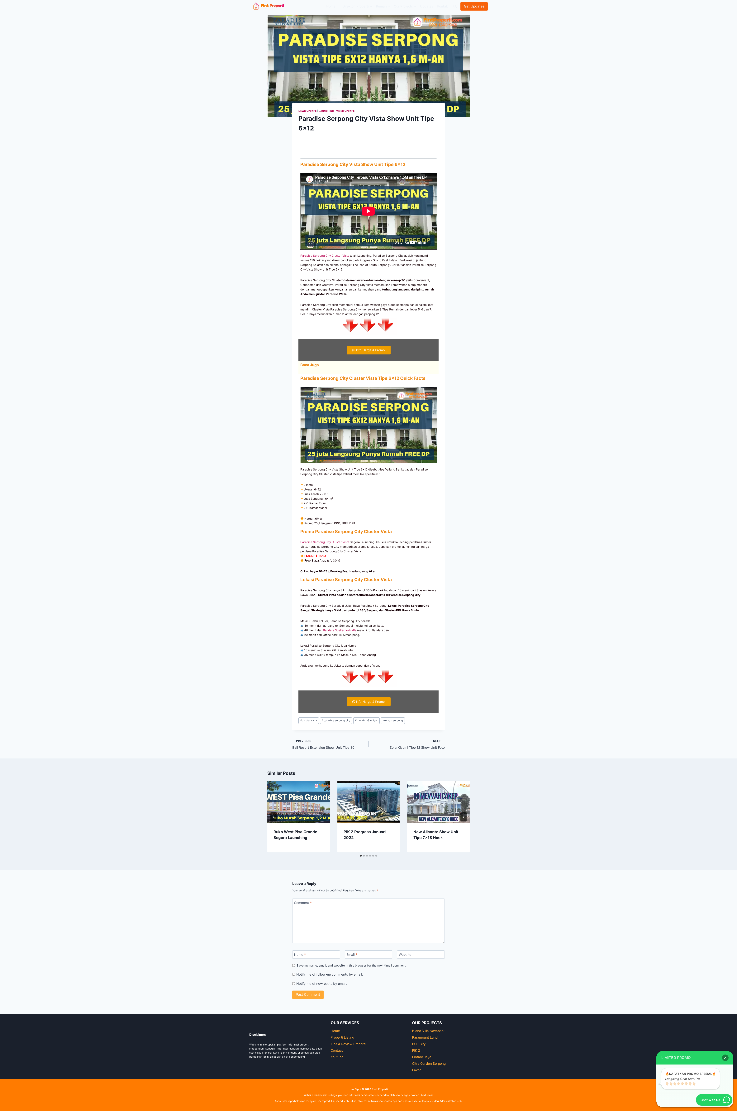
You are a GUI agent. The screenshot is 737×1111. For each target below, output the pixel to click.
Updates (426, 6)
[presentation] (298, 802)
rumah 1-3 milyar (366, 720)
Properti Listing (342, 1037)
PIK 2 (416, 1050)
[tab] (361, 856)
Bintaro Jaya (421, 1057)
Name (300, 955)
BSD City (419, 1044)
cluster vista (308, 720)
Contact (337, 1050)
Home (335, 1031)
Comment (303, 903)
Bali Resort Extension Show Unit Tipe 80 (323, 744)
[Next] (463, 816)
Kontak (442, 6)
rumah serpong (393, 720)
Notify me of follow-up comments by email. (329, 974)
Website (405, 955)
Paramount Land (425, 1037)
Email (351, 955)
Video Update (345, 111)
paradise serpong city (336, 720)
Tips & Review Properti (348, 1044)
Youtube (337, 1057)
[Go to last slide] (273, 816)
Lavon (416, 1070)
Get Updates (474, 6)
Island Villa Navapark (428, 1031)
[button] (725, 1058)
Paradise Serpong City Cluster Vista (324, 255)
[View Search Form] (455, 6)
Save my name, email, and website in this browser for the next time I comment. (352, 965)
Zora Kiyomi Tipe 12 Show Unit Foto (417, 744)
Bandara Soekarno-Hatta (339, 630)
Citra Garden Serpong (429, 1063)
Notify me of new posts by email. (321, 984)
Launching (326, 111)
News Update (307, 111)
